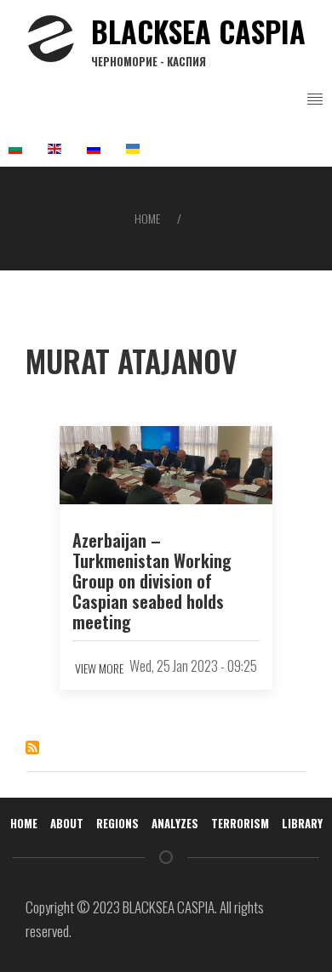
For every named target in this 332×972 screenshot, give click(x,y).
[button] (314, 99)
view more (99, 668)
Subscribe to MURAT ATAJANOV (32, 747)
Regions (117, 823)
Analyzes (175, 823)
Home (147, 218)
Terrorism (240, 823)
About (66, 823)
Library (302, 823)
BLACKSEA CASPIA (198, 39)
